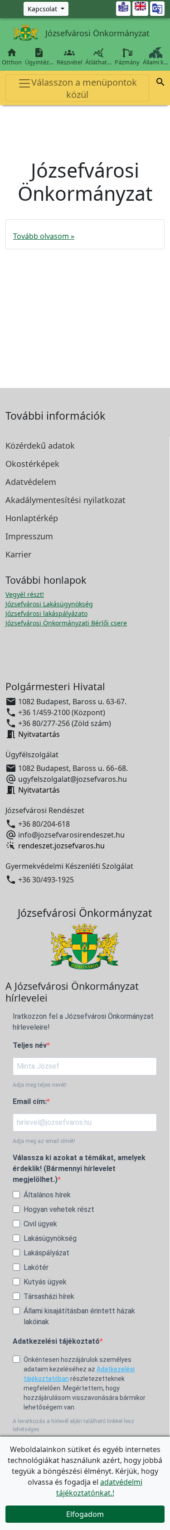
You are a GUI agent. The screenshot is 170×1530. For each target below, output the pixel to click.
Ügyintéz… (39, 56)
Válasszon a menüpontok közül (84, 88)
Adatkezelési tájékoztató (56, 1341)
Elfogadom (85, 1514)
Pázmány (127, 62)
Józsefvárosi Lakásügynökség (49, 604)
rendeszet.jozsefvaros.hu (61, 846)
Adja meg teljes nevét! (40, 1085)
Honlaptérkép (31, 518)
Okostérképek (32, 463)
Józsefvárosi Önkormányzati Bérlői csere (66, 623)
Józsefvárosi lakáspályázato (46, 613)
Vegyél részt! (24, 594)
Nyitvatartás (39, 734)
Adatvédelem (30, 481)
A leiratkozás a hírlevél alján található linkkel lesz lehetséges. (73, 1425)
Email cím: (30, 1101)
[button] (160, 82)
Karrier (18, 554)
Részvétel (69, 56)
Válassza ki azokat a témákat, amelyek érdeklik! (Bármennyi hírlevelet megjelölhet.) (79, 1168)
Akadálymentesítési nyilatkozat (65, 499)
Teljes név (30, 1045)
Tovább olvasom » (43, 236)
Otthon (12, 56)
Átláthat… (98, 56)
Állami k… (155, 62)
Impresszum (29, 536)
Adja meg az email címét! (44, 1141)
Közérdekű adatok (40, 445)
